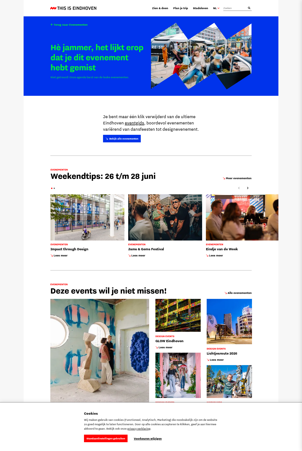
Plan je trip (180, 8)
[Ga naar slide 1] (51, 188)
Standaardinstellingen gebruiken (106, 438)
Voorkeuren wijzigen (148, 438)
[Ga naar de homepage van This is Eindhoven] (73, 8)
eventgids (134, 123)
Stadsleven (200, 8)
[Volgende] (248, 188)
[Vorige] (239, 188)
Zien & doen (160, 8)
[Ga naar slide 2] (54, 188)
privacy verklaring (138, 428)
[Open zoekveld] (249, 8)
